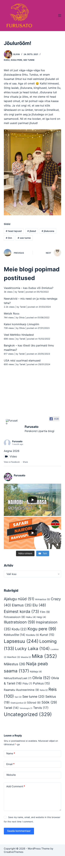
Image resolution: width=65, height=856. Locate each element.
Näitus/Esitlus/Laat (18, 678)
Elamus (22, 605)
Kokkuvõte (14, 634)
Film (45, 612)
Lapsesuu (21, 641)
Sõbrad (34, 702)
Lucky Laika (32, 648)
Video (13, 456)
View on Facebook (12, 462)
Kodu (7, 60)
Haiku (31, 617)
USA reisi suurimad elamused (22, 360)
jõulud (31, 231)
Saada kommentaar (19, 830)
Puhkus (41, 683)
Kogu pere (16, 60)
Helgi (41, 617)
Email (10, 764)
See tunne (28, 60)
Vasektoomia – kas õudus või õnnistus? (28, 288)
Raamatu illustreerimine (21, 689)
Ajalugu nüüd (19, 599)
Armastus (42, 599)
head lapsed (14, 231)
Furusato (17, 441)
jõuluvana (48, 231)
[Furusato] (12, 422)
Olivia (21, 317)
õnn (9, 237)
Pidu (27, 683)
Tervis (40, 708)
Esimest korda (21, 611)
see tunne (24, 237)
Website (11, 774)
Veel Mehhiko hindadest (19, 334)
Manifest (13, 657)
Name (10, 753)
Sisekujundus (18, 703)
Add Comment (15, 786)
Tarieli (21, 292)
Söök (49, 702)
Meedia (26, 657)
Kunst (47, 634)
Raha (44, 690)
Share (25, 462)
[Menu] (59, 15)
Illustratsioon (19, 622)
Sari (18, 697)
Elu (39, 605)
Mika (44, 656)
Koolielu (32, 634)
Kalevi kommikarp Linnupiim (21, 324)
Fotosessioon (14, 617)
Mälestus (14, 664)
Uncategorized (28, 714)
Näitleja (36, 671)
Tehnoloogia (26, 708)
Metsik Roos (11, 313)
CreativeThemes (13, 851)
